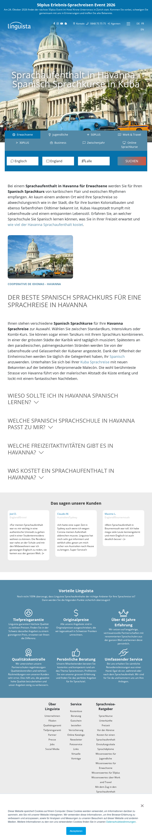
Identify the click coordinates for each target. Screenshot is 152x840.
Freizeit (106, 725)
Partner (52, 735)
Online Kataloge (76, 735)
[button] (76, 399)
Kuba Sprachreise (94, 362)
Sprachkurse (106, 716)
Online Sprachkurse (129, 145)
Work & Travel (131, 134)
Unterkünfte (105, 720)
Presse (52, 739)
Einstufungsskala (105, 744)
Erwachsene (24, 134)
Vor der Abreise (105, 730)
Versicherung (76, 730)
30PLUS (23, 143)
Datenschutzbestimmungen (121, 821)
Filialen (52, 720)
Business (59, 143)
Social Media (52, 749)
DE (138, 23)
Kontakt (80, 23)
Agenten (115, 23)
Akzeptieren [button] (76, 831)
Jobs (52, 744)
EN (142, 29)
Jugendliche (59, 134)
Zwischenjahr (95, 143)
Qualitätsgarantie (53, 725)
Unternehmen (52, 716)
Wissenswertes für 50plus (106, 772)
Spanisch (117, 356)
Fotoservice (76, 744)
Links (76, 749)
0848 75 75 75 (97, 23)
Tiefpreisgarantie (52, 730)
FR (142, 23)
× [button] (142, 804)
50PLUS (95, 134)
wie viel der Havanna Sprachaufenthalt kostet (45, 224)
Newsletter (76, 739)
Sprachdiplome (105, 749)
